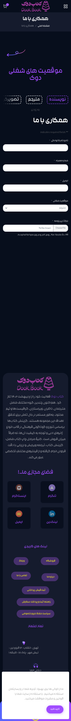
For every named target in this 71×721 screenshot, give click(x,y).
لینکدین (52, 522)
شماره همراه (61, 161)
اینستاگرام (19, 496)
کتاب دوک (57, 397)
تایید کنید (55, 709)
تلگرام (52, 496)
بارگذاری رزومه (60, 221)
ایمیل (64, 181)
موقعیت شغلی (59, 201)
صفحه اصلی (44, 26)
